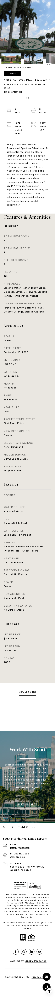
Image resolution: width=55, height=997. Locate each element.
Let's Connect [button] (27, 804)
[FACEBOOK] (16, 952)
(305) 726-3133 (17, 857)
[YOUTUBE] (39, 952)
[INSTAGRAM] (24, 952)
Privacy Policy (41, 977)
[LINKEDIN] (31, 952)
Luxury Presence (35, 961)
